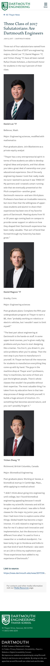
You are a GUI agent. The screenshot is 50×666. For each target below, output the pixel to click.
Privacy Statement (17, 649)
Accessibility (30, 649)
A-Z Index (5, 649)
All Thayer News (13, 15)
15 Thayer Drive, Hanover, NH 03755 (17, 628)
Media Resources (21, 588)
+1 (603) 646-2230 (10, 631)
